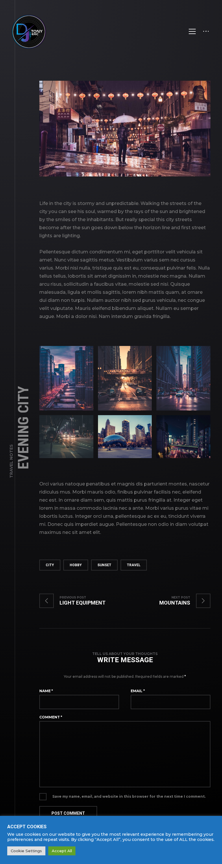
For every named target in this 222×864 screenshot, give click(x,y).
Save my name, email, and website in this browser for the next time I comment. (129, 796)
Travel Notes (11, 461)
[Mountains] (179, 601)
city (50, 565)
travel (133, 565)
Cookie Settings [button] (26, 850)
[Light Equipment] (78, 601)
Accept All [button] (62, 850)
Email (138, 691)
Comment (50, 717)
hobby (76, 565)
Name (46, 691)
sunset (104, 565)
